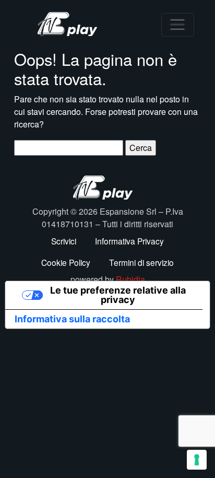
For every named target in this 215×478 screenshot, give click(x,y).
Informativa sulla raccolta (72, 318)
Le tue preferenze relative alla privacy (118, 295)
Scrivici (63, 241)
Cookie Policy (65, 262)
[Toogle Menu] (177, 25)
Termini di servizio (141, 262)
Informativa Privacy (129, 241)
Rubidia (130, 279)
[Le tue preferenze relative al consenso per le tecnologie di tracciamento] (197, 460)
